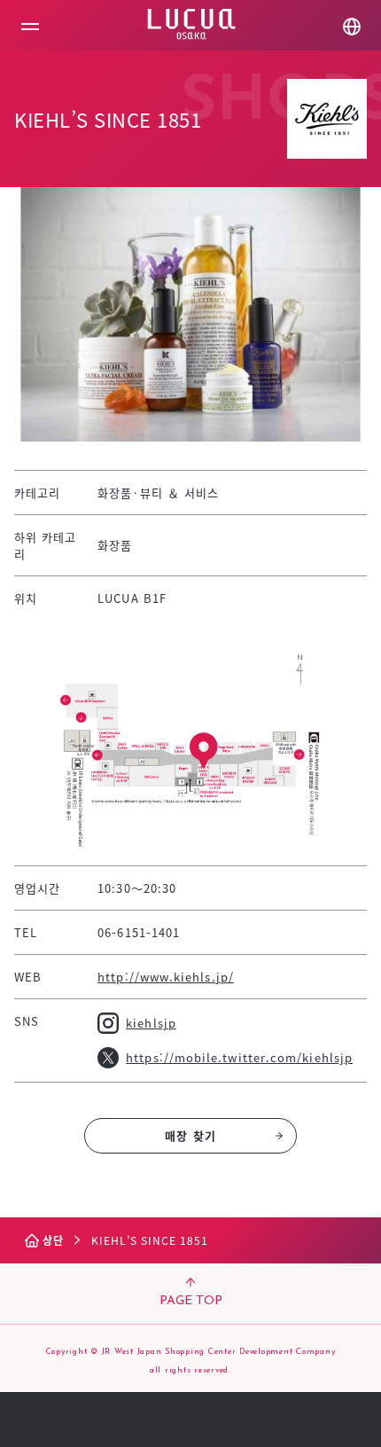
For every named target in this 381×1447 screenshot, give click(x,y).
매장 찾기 (190, 1135)
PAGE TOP (190, 1301)
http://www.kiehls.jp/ (165, 976)
